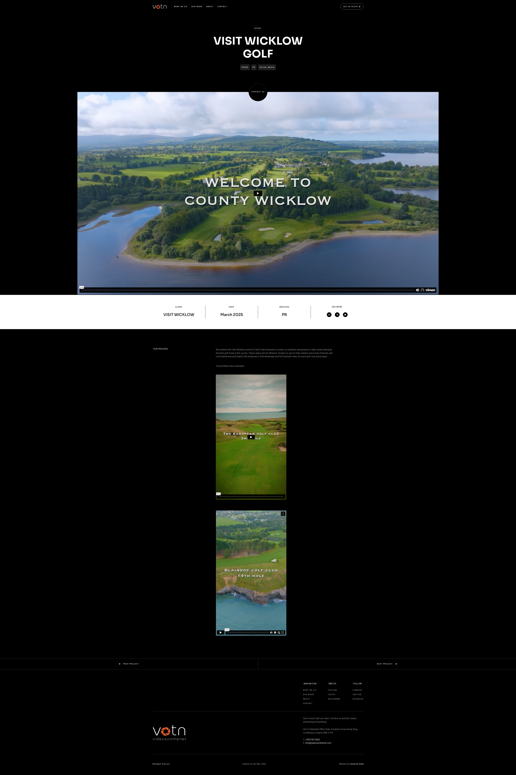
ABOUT (209, 6)
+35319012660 (312, 739)
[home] (160, 6)
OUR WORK (196, 6)
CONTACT (222, 6)
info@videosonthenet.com (318, 743)
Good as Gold (356, 764)
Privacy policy (161, 764)
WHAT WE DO (180, 6)
